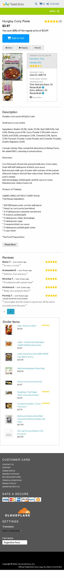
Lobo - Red (26, 326)
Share (9, 47)
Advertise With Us (11, 486)
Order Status (8, 471)
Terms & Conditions (12, 480)
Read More (10, 244)
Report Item (37, 97)
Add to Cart (17, 38)
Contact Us (8, 464)
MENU (53, 11)
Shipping (24, 47)
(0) (43, 4)
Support (6, 467)
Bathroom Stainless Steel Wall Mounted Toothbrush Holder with (31, 419)
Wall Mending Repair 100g (30, 368)
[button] (4, 311)
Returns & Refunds (11, 477)
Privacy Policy (9, 483)
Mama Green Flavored (29, 381)
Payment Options (10, 474)
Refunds (37, 47)
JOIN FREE (54, 4)
